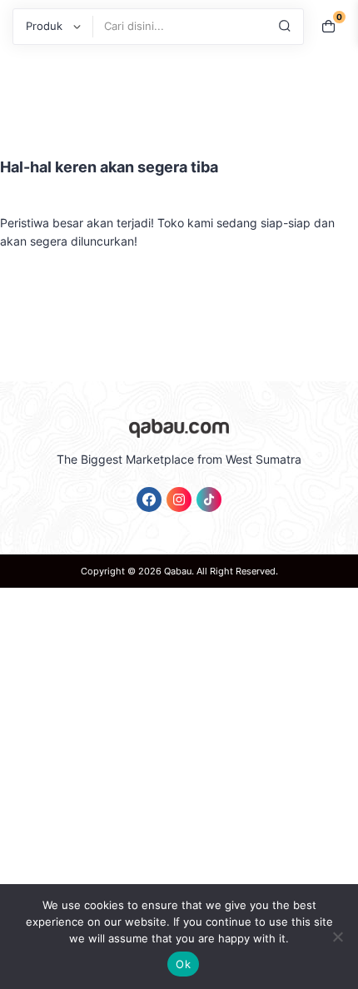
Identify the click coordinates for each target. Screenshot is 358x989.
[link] (149, 499)
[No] (337, 936)
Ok (183, 964)
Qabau (177, 571)
